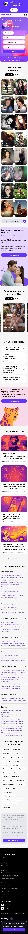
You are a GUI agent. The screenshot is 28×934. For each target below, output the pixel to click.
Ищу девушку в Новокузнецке (9, 607)
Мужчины (19, 33)
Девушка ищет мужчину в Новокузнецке (12, 658)
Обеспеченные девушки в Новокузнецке (12, 670)
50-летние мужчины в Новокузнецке (11, 733)
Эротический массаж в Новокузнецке (12, 595)
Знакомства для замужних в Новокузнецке (13, 701)
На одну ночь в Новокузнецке (9, 580)
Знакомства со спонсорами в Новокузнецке (14, 684)
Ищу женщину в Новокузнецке (10, 641)
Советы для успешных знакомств (9, 888)
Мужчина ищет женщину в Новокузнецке (13, 646)
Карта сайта (4, 897)
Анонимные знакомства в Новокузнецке (12, 582)
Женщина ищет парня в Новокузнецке (12, 627)
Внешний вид (4, 894)
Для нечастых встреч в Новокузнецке (12, 578)
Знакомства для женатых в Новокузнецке (13, 698)
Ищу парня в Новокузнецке (9, 622)
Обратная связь (5, 891)
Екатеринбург (4, 865)
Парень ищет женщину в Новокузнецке (12, 643)
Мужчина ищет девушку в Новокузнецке (12, 612)
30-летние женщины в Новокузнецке (12, 719)
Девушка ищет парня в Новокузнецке (12, 624)
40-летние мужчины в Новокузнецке (11, 730)
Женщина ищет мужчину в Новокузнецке (13, 660)
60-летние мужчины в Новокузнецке (11, 735)
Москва (3, 857)
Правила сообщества (6, 886)
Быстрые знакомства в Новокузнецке (12, 575)
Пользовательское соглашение (9, 873)
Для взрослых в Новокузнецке (10, 584)
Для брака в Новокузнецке (9, 597)
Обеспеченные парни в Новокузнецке (12, 675)
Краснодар (4, 863)
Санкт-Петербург (5, 860)
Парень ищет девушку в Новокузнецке (12, 610)
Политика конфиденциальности (9, 878)
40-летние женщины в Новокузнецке (12, 721)
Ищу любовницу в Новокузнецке (10, 686)
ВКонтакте (7, 905)
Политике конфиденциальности (16, 926)
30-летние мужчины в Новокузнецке (11, 728)
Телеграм (7, 908)
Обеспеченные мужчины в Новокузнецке (13, 672)
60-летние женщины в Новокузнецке (12, 726)
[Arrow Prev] (11, 335)
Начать (14, 10)
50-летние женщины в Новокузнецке (12, 724)
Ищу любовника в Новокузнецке (10, 688)
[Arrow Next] (16, 335)
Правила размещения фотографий (10, 875)
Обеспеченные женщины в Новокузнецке (13, 677)
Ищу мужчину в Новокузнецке (9, 656)
